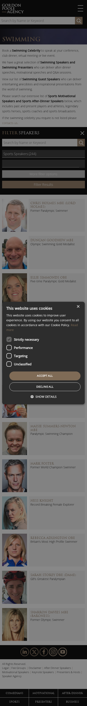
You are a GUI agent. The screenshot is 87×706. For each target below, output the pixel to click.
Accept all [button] (45, 376)
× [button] (78, 306)
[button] (43, 396)
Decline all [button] (44, 387)
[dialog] (43, 353)
